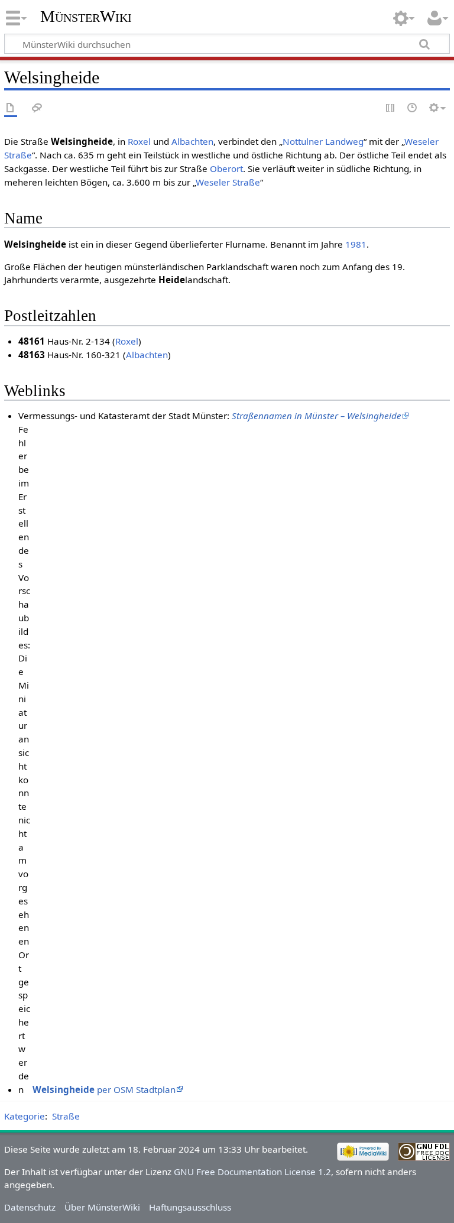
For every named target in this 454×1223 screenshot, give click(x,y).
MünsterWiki (86, 16)
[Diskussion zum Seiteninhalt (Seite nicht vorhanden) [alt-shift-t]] (37, 108)
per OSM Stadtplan (104, 1089)
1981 (356, 244)
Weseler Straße (228, 182)
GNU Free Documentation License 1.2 (252, 1171)
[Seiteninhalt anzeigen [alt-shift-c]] (10, 108)
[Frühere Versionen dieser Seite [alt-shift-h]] (412, 108)
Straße (66, 1116)
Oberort (226, 168)
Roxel (139, 141)
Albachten (192, 141)
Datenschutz (30, 1207)
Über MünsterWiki (102, 1207)
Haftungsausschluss (190, 1207)
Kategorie (24, 1116)
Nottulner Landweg (323, 141)
